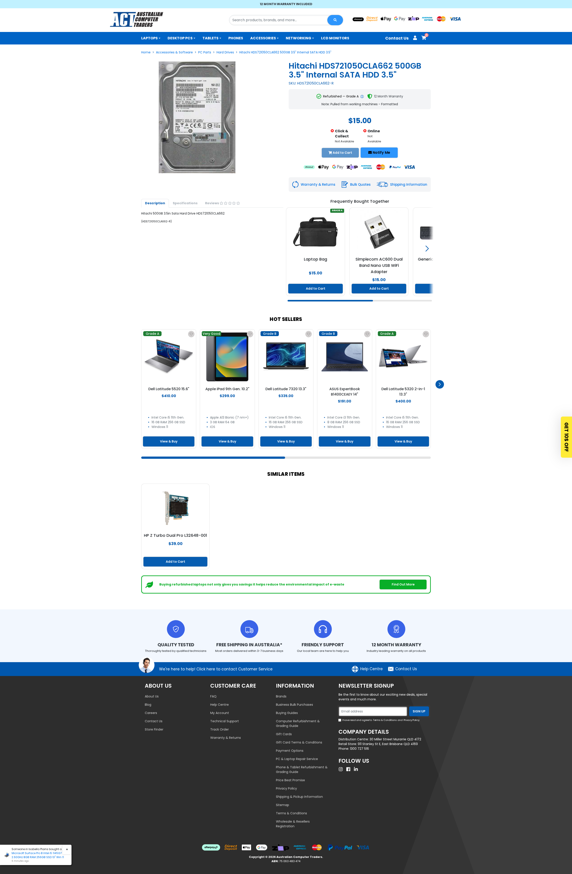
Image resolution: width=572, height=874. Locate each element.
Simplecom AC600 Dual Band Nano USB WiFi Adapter (379, 265)
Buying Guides (287, 713)
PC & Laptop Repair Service (297, 759)
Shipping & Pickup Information (299, 796)
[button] (357, 248)
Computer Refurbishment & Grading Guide (298, 723)
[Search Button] (335, 20)
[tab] (155, 203)
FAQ (213, 696)
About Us (152, 696)
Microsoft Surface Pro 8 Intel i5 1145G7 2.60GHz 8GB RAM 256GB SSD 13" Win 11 (38, 855)
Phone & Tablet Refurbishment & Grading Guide (302, 769)
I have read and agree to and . (381, 720)
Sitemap (282, 805)
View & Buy (168, 441)
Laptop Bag (315, 259)
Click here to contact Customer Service (234, 669)
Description (155, 203)
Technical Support (224, 721)
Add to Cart (315, 288)
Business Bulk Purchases (294, 704)
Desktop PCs (180, 38)
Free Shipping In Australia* (249, 645)
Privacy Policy (286, 788)
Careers (151, 713)
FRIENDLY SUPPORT (323, 645)
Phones (235, 38)
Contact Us (397, 38)
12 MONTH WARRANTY (396, 645)
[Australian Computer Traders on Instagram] (342, 769)
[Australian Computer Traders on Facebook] (349, 769)
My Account (219, 713)
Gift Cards (284, 734)
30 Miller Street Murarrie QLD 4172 (395, 739)
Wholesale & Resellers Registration (293, 823)
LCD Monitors (335, 38)
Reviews (212, 203)
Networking (298, 38)
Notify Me (381, 152)
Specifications (185, 203)
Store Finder (154, 729)
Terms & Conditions (291, 813)
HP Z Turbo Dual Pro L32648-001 (175, 535)
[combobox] (286, 20)
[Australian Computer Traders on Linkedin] (357, 769)
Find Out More (403, 584)
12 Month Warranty (388, 96)
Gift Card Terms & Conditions (299, 742)
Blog (148, 704)
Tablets (210, 38)
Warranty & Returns (225, 737)
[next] (439, 384)
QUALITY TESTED (176, 645)
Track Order (219, 729)
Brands (281, 696)
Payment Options (289, 750)
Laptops (149, 38)
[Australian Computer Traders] (136, 19)
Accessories (263, 38)
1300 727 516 (359, 748)
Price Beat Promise (290, 780)
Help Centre (371, 669)
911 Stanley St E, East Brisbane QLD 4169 (388, 744)
